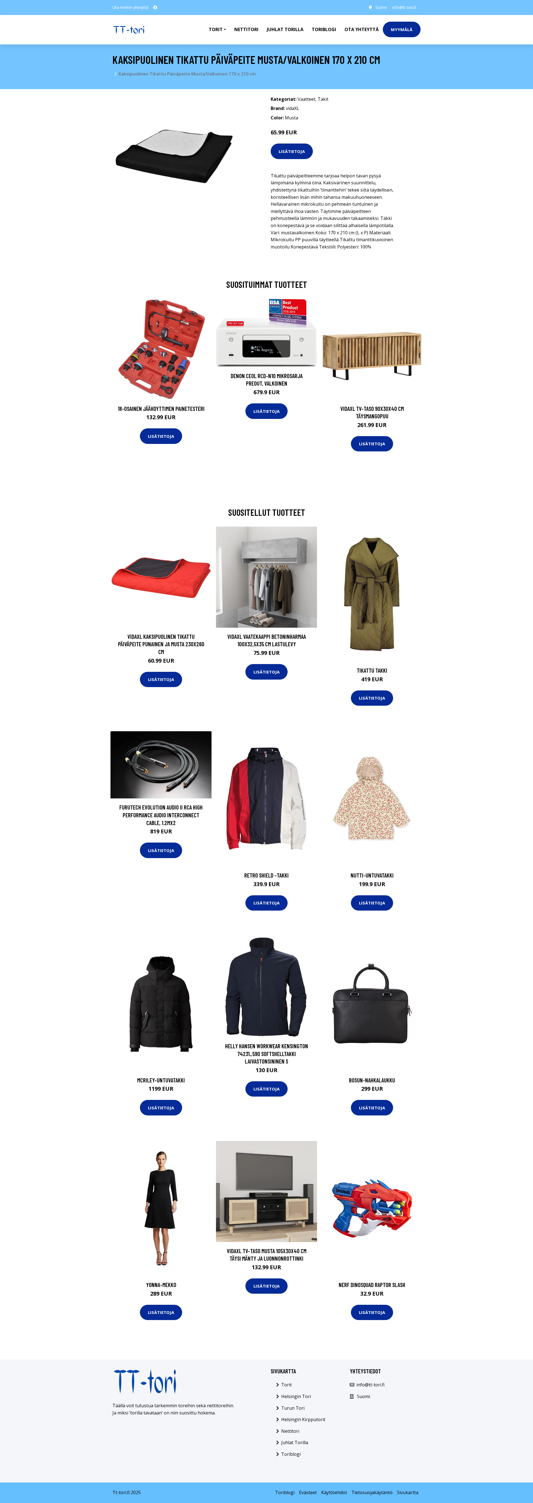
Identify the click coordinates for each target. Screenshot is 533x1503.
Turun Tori (293, 1408)
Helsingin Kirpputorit (303, 1419)
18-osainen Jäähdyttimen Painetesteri (161, 408)
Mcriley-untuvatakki (161, 1080)
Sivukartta (407, 1492)
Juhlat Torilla (285, 29)
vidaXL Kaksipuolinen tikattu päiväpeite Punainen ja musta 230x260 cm (161, 644)
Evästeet (308, 1492)
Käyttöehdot (334, 1492)
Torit (286, 1385)
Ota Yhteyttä (362, 29)
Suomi (381, 7)
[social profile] (155, 7)
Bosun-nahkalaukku (372, 1080)
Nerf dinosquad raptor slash (372, 1284)
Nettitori (246, 29)
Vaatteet (306, 99)
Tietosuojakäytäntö (372, 1492)
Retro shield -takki (266, 875)
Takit (323, 99)
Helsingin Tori (296, 1396)
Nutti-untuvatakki (372, 875)
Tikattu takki (372, 670)
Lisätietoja (292, 151)
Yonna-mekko (161, 1284)
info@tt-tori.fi (404, 7)
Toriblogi (324, 29)
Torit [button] (216, 29)
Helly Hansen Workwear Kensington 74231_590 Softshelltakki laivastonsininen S (266, 1053)
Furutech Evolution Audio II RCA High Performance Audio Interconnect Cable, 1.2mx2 (161, 815)
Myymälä (402, 29)
